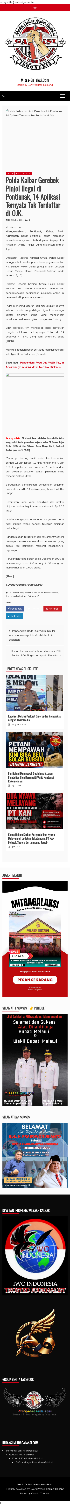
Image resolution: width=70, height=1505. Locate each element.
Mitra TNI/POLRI (23, 173)
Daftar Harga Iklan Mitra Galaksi (34, 1462)
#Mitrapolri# (33, 596)
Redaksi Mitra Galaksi (21, 1454)
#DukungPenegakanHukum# (23, 592)
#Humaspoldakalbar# (16, 596)
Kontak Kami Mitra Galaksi (27, 1458)
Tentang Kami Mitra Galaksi (22, 1450)
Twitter (35, 608)
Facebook (16, 608)
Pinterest (53, 608)
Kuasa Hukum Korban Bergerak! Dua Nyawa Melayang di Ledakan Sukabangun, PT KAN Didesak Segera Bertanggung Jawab (31, 838)
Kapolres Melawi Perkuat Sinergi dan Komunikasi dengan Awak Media (34, 718)
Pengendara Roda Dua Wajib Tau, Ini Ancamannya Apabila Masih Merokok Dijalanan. (32, 635)
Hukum (10, 173)
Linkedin (15, 616)
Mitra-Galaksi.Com (35, 80)
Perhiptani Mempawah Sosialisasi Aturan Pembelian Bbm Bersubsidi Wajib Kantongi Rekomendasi (31, 777)
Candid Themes (40, 1493)
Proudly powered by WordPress (25, 1488)
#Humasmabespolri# (48, 592)
